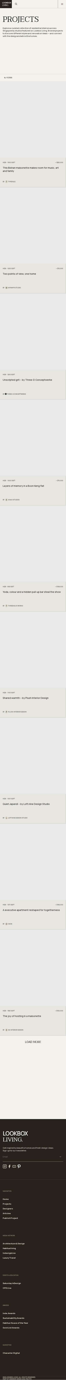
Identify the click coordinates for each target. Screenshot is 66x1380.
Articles (7, 1213)
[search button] (16, 4)
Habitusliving (9, 1248)
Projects (7, 1204)
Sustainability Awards (13, 1318)
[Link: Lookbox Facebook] (9, 1166)
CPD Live (7, 1288)
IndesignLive (9, 1253)
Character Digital (11, 1353)
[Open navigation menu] (62, 4)
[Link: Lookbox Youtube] (14, 1166)
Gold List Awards (11, 1327)
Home (6, 1199)
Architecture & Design (14, 1243)
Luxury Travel (9, 1257)
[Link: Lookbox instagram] (5, 1166)
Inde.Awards (9, 1313)
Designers (8, 1208)
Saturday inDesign (12, 1283)
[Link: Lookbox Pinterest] (19, 1166)
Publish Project (10, 1218)
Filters (9, 78)
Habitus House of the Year (15, 1323)
